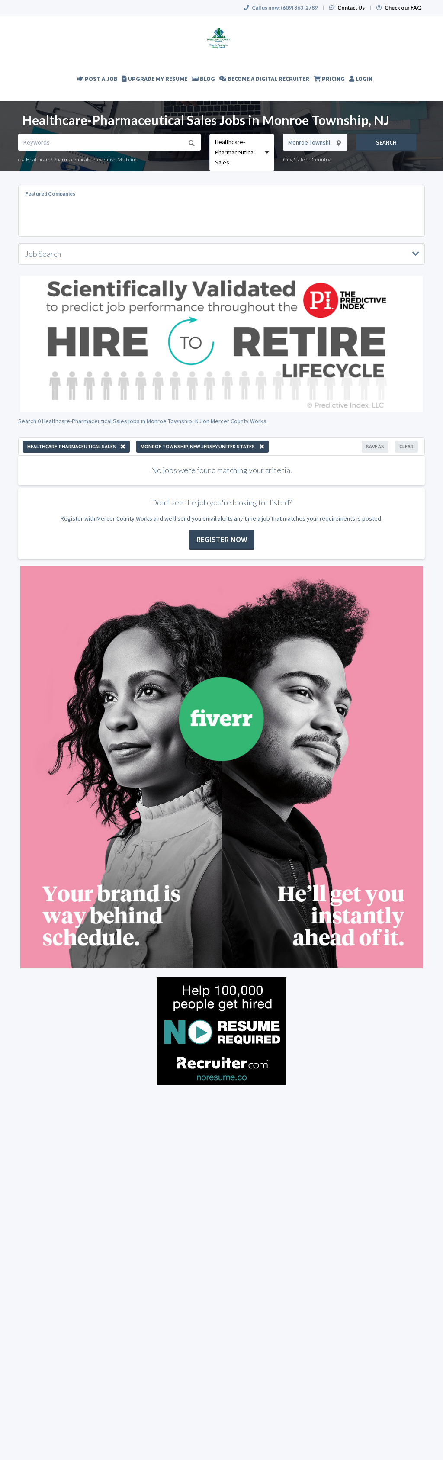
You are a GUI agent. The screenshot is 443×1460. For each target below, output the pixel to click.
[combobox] (241, 152)
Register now (221, 539)
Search (386, 142)
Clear (406, 446)
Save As (375, 446)
